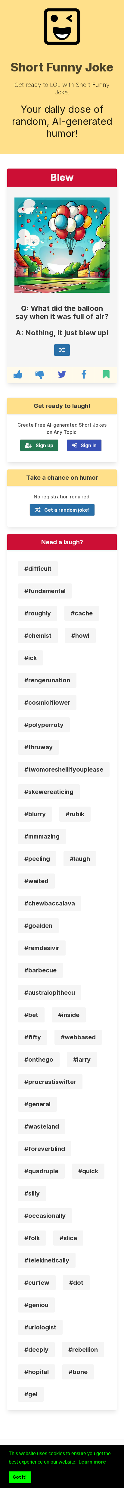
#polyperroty (44, 724)
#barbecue (40, 970)
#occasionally (45, 1215)
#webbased (78, 1037)
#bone (78, 1372)
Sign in (89, 445)
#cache (82, 613)
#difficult (37, 568)
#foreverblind (44, 1148)
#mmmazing (42, 836)
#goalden (38, 925)
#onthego (38, 1059)
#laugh (80, 858)
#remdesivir (41, 948)
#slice (68, 1238)
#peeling (37, 858)
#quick (88, 1171)
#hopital (36, 1372)
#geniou (36, 1305)
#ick (30, 658)
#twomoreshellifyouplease (63, 769)
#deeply (36, 1349)
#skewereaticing (48, 791)
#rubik (75, 814)
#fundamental (45, 591)
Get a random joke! (67, 510)
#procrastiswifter (50, 1081)
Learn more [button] (92, 1462)
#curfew (36, 1282)
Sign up (44, 445)
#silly (32, 1193)
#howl (80, 635)
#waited (36, 881)
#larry (82, 1059)
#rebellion (83, 1349)
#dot (76, 1282)
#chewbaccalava (49, 903)
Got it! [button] (20, 1477)
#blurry (35, 814)
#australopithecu (49, 992)
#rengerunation (47, 680)
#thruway (38, 747)
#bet (31, 1015)
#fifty (32, 1037)
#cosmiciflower (47, 702)
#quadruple (41, 1171)
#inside (68, 1015)
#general (37, 1104)
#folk (32, 1238)
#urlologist (40, 1327)
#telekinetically (46, 1260)
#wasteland (41, 1126)
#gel (30, 1394)
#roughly (37, 613)
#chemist (37, 635)
